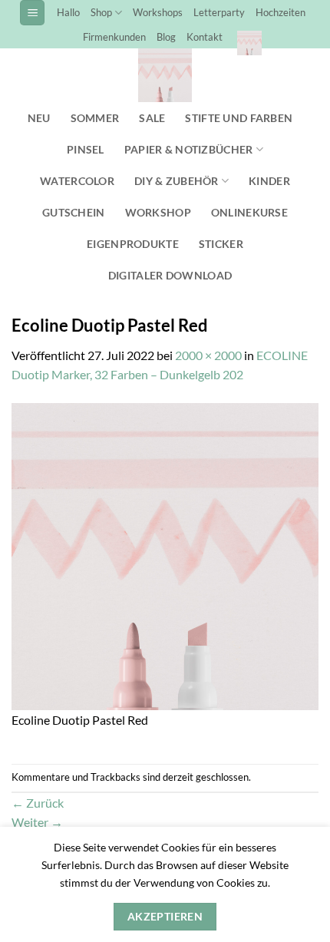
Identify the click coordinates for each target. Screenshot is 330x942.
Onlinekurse (249, 212)
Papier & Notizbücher (188, 149)
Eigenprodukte (133, 243)
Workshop (158, 212)
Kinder (269, 180)
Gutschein (73, 212)
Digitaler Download (170, 275)
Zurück (38, 802)
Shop (101, 12)
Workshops (158, 12)
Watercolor (77, 180)
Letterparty (219, 12)
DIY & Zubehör (176, 180)
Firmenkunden (114, 37)
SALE (152, 117)
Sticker (221, 243)
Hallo (68, 12)
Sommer (95, 117)
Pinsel (85, 149)
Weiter (37, 822)
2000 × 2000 (208, 355)
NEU (39, 117)
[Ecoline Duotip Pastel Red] (165, 554)
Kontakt (204, 37)
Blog (166, 37)
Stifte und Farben (238, 117)
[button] (32, 12)
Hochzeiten (280, 12)
